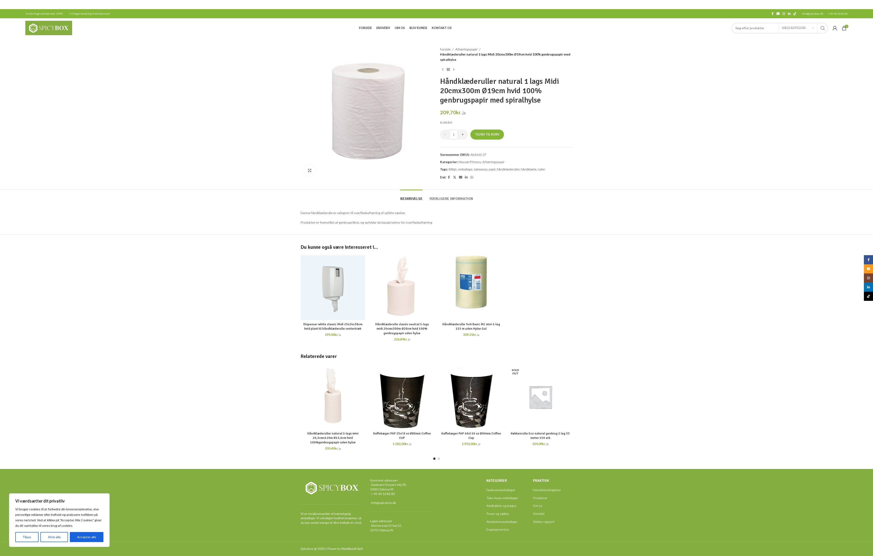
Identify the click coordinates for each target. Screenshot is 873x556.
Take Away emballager (502, 498)
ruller (541, 169)
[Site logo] (48, 27)
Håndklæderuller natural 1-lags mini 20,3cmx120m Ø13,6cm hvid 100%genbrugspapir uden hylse (333, 438)
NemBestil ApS (352, 549)
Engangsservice (497, 529)
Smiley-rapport (543, 522)
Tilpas (27, 537)
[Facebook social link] (772, 14)
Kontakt (538, 514)
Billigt (453, 169)
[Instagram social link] (783, 14)
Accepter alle (86, 537)
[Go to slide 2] (439, 459)
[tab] (411, 197)
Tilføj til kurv (487, 134)
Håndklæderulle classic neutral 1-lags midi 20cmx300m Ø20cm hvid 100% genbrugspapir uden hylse (402, 328)
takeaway (480, 169)
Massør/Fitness (470, 162)
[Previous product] (443, 69)
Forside (445, 49)
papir (492, 169)
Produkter (540, 498)
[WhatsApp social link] (472, 177)
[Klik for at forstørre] (309, 170)
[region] (59, 520)
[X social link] (455, 177)
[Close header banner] (867, 4)
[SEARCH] (823, 28)
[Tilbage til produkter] (448, 69)
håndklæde (528, 169)
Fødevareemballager (500, 490)
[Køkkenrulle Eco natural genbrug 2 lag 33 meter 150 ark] (540, 397)
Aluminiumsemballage (501, 522)
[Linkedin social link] (789, 14)
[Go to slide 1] (434, 459)
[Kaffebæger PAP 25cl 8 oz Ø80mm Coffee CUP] (402, 397)
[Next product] (453, 69)
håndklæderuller (508, 169)
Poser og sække (497, 514)
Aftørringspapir (466, 49)
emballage (465, 169)
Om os (537, 506)
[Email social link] (778, 14)
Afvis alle (54, 537)
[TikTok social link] (794, 14)
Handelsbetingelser (547, 490)
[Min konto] (834, 28)
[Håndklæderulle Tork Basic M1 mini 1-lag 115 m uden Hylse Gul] (471, 287)
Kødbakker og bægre (501, 506)
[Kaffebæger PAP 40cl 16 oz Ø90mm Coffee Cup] (471, 397)
